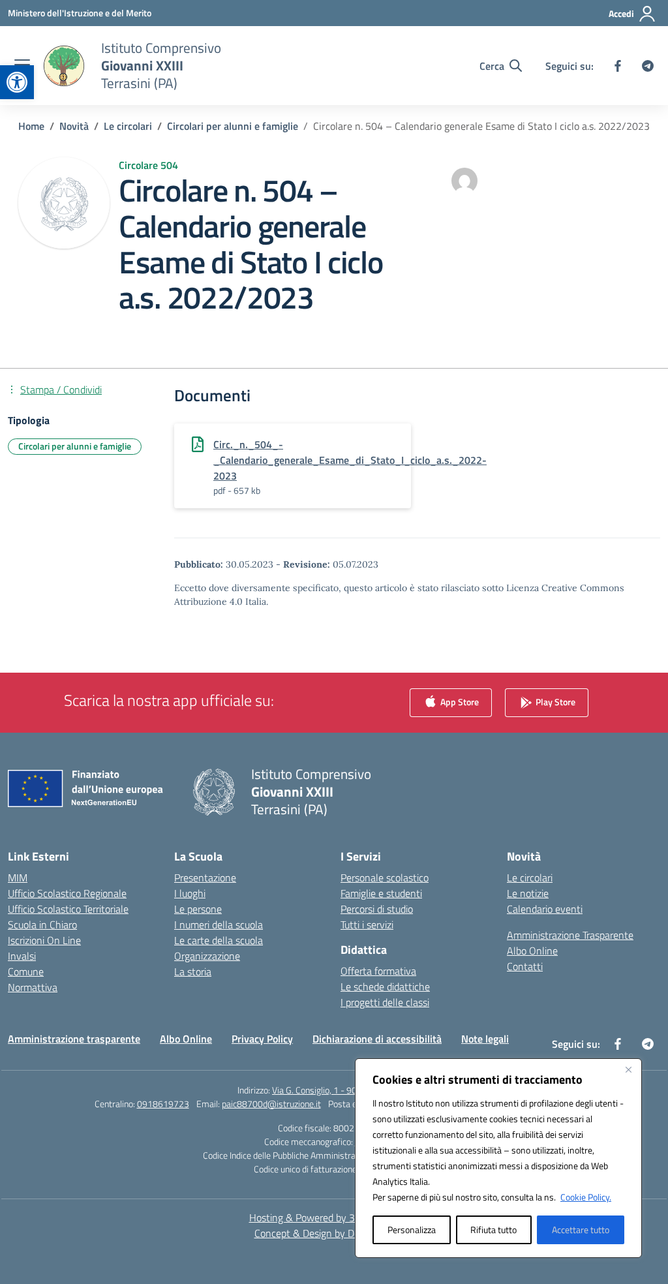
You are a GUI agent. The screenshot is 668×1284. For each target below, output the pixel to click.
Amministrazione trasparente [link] (74, 1039)
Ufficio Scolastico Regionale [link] (67, 893)
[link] (17, 82)
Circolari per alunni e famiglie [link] (74, 446)
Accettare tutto (580, 1229)
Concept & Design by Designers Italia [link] (334, 1233)
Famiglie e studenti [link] (381, 893)
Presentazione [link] (205, 877)
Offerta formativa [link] (378, 971)
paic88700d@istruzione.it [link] (271, 1103)
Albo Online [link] (532, 950)
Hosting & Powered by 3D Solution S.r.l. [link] (334, 1217)
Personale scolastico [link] (385, 877)
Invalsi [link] (22, 956)
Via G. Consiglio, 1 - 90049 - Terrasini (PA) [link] (351, 1090)
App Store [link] (458, 702)
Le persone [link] (198, 909)
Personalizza (411, 1229)
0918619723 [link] (163, 1103)
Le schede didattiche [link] (385, 986)
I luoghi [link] (189, 893)
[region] (498, 1158)
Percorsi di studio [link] (377, 909)
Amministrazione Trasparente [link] (570, 935)
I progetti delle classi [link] (385, 1002)
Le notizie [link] (528, 893)
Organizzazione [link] (207, 956)
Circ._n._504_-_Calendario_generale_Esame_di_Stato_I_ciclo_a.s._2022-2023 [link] (350, 459)
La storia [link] (192, 971)
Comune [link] (26, 971)
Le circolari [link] (530, 877)
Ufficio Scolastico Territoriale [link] (68, 909)
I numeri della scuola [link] (218, 924)
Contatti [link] (525, 966)
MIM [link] (17, 877)
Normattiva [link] (32, 987)
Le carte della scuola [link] (218, 940)
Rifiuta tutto (493, 1229)
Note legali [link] (485, 1039)
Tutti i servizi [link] (367, 924)
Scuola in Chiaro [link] (42, 924)
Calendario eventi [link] (545, 909)
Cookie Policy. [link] (585, 1197)
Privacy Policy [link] (262, 1039)
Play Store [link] (554, 702)
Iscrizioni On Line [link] (44, 940)
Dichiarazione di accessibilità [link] (377, 1039)
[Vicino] (628, 1069)
